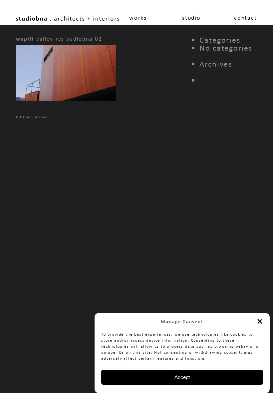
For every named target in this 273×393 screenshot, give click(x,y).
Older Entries (33, 117)
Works (138, 18)
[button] (259, 321)
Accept (182, 377)
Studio (191, 18)
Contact (245, 18)
